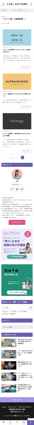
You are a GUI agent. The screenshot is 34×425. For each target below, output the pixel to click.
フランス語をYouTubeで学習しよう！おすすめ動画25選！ (25, 353)
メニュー (17, 423)
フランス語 (4, 313)
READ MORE (25, 67)
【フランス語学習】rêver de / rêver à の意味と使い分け (16, 51)
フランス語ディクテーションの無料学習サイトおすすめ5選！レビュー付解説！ (25, 376)
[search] (31, 308)
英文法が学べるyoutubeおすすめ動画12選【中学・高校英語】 (25, 341)
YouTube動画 (12, 313)
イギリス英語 (14, 311)
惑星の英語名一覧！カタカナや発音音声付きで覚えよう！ (25, 364)
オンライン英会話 (23, 311)
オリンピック (5, 311)
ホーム (4, 407)
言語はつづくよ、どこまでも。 (22, 415)
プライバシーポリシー (25, 407)
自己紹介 (24, 423)
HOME (5, 10)
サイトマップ (12, 407)
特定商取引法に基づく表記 (17, 409)
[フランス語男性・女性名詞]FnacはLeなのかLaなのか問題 (17, 134)
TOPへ (30, 423)
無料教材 (10, 423)
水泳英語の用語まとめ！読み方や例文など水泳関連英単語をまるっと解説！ (25, 387)
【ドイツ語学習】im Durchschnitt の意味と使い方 (16, 95)
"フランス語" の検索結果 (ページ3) (18, 10)
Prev (13, 157)
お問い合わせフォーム (17, 411)
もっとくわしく (17, 222)
